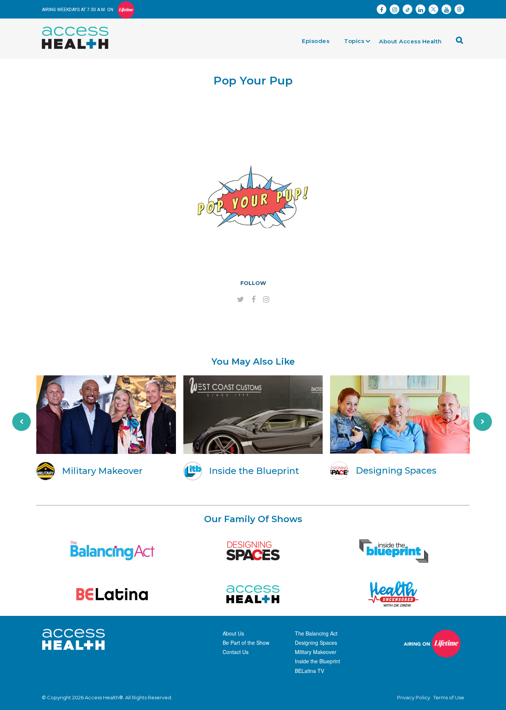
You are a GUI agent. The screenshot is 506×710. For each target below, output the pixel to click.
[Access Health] (79, 28)
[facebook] (254, 299)
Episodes (315, 40)
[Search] (461, 43)
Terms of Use (448, 697)
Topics (354, 40)
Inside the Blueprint (317, 661)
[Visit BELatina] (112, 594)
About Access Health (410, 41)
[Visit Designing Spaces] (253, 551)
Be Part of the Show (246, 642)
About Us (233, 633)
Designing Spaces (316, 642)
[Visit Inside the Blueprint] (393, 551)
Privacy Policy (413, 697)
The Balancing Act (316, 633)
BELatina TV (309, 670)
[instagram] (266, 299)
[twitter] (240, 299)
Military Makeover (315, 652)
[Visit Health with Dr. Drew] (393, 594)
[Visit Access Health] (253, 594)
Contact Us (236, 652)
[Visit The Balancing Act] (112, 551)
